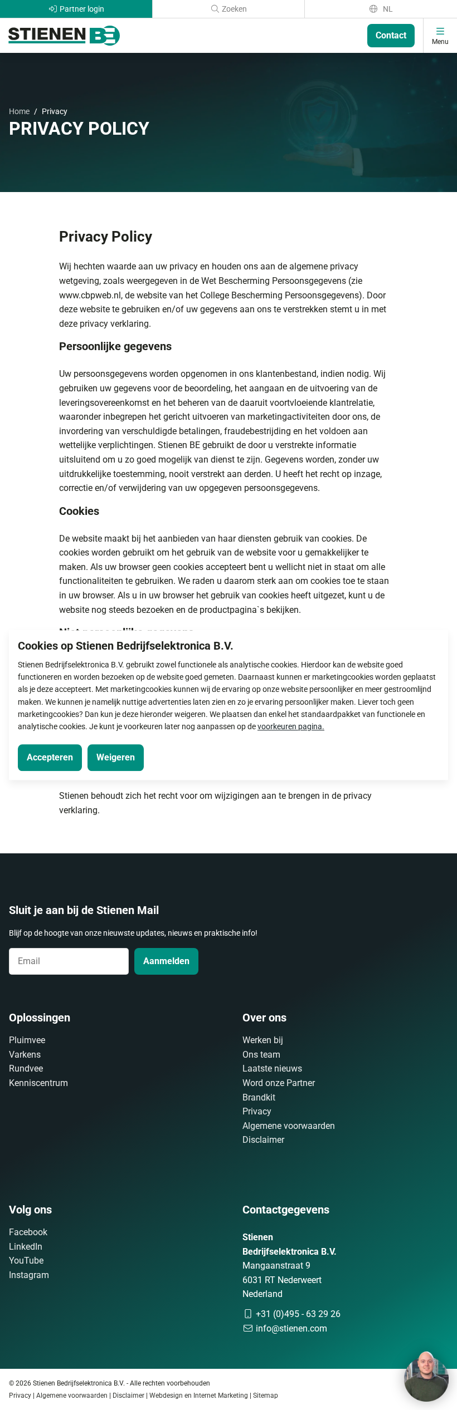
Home (19, 111)
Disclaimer (263, 1139)
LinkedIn (25, 1246)
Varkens (25, 1054)
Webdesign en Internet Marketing (198, 1395)
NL (387, 8)
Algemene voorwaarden (288, 1126)
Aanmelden (166, 961)
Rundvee (26, 1068)
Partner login (81, 8)
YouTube (26, 1260)
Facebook (28, 1232)
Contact (391, 35)
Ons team (261, 1054)
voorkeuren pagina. (290, 727)
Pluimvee (27, 1040)
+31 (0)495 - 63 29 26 (297, 1314)
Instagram (29, 1275)
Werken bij (262, 1040)
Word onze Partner (278, 1083)
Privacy (256, 1111)
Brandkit (258, 1097)
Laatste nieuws (272, 1068)
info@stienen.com (290, 1328)
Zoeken (233, 8)
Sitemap (265, 1395)
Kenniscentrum (38, 1083)
